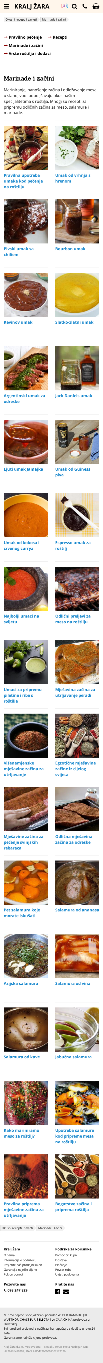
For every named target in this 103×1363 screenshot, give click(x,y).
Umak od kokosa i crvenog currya (22, 545)
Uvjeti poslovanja (67, 1274)
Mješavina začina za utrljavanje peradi (75, 692)
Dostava (61, 1260)
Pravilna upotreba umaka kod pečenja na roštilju (23, 181)
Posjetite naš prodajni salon (23, 1265)
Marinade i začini (25, 45)
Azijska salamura (21, 983)
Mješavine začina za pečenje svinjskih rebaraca (24, 842)
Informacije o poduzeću (20, 1260)
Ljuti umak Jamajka (23, 469)
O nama (9, 1255)
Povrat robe (63, 1269)
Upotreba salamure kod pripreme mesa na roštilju (74, 1136)
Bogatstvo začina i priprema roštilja (73, 1206)
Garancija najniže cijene (20, 1269)
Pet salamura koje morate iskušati (22, 912)
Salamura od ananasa (77, 910)
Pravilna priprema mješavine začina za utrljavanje (24, 1209)
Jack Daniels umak (73, 395)
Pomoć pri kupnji (66, 1255)
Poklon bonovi (13, 1274)
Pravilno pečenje (25, 37)
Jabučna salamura (73, 1057)
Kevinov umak (18, 322)
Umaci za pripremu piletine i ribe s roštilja (23, 695)
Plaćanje (61, 1265)
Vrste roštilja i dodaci (29, 53)
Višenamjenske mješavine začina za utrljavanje (24, 768)
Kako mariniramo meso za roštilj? (21, 1133)
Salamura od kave (22, 1057)
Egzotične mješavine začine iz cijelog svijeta (75, 768)
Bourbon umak (70, 248)
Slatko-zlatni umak (74, 322)
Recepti (60, 37)
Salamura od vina (72, 983)
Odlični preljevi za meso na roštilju (73, 619)
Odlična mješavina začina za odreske (73, 839)
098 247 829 (18, 1290)
